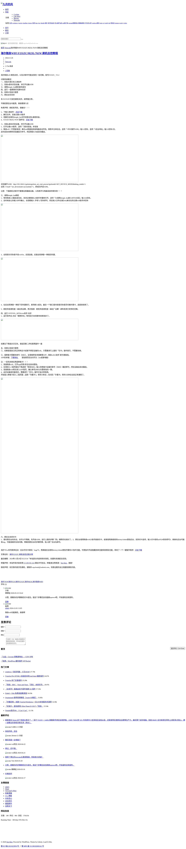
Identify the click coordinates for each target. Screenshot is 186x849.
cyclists (125, 23)
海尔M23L (29, 582)
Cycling (16, 14)
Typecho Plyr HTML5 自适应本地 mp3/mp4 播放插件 (24, 676)
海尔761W (5, 582)
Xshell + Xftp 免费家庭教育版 (16, 693)
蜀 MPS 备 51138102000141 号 (33, 846)
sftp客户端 (65, 23)
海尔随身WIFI (38, 582)
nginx (101, 23)
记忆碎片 (8, 801)
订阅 (7, 33)
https (36, 23)
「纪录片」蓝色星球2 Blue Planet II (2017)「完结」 (24, 706)
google (121, 23)
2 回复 (7, 71)
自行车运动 (51, 23)
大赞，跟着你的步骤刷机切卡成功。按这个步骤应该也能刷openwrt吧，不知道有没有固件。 (39, 765)
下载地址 (14, 357)
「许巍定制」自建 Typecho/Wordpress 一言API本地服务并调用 (28, 702)
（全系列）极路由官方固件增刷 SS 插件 (20, 689)
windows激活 (95, 23)
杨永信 (113, 23)
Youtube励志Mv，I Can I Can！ (16, 710)
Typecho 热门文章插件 (13, 680)
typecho (20, 23)
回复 (7, 602)
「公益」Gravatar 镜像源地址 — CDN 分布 (17, 657)
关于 (7, 28)
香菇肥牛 (8, 803)
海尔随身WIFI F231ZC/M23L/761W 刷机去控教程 (29, 53)
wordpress (15, 23)
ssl (103, 23)
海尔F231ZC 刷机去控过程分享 (21, 554)
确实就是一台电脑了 (13, 740)
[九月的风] (7, 4)
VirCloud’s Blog (10, 791)
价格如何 (8, 774)
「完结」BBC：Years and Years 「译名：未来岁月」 (24, 685)
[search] (22, 39)
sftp (109, 23)
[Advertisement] (35, 575)
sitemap (117, 23)
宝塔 (33, 23)
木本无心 (8, 798)
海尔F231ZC (20, 582)
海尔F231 (12, 582)
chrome (30, 23)
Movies (16, 18)
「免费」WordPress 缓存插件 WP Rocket (16, 661)
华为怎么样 (88, 23)
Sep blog (64, 563)
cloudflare (25, 23)
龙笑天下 (8, 806)
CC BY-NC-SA (29, 563)
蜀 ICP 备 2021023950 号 (10, 846)
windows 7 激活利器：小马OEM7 (17, 672)
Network (17, 20)
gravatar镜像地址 (73, 23)
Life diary (17, 16)
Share (7, 789)
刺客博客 (8, 793)
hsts (39, 23)
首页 (2, 48)
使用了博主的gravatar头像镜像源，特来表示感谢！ (24, 757)
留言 (7, 30)
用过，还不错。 (11, 748)
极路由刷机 (81, 23)
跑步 (46, 23)
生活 (10, 23)
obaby (7, 608)
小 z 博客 (8, 796)
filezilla (42, 23)
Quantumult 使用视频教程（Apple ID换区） (21, 698)
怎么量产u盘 (58, 23)
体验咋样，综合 (11, 731)
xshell (106, 23)
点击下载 (19, 112)
